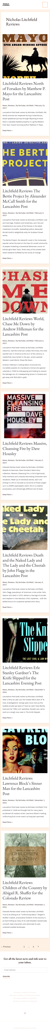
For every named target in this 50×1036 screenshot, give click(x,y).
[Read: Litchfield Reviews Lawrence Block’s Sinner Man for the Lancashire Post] (25, 751)
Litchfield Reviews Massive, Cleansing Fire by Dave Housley (25, 448)
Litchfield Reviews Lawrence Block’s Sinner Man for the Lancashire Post (22, 785)
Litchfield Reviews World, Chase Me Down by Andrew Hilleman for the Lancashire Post (23, 326)
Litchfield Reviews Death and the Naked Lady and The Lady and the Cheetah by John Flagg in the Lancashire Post (24, 565)
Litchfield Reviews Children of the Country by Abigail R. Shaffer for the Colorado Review (25, 890)
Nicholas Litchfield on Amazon (25, 992)
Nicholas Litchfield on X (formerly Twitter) (25, 995)
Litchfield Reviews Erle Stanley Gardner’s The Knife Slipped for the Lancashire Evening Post (22, 675)
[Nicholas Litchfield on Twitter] (25, 1013)
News (5, 105)
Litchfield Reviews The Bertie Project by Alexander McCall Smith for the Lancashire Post (24, 198)
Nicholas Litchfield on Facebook (25, 998)
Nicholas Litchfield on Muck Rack (25, 1001)
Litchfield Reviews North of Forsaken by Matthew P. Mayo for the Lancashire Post (24, 91)
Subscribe (6, 976)
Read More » (7, 130)
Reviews (11, 105)
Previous (6, 946)
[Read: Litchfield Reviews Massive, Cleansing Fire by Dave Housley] (25, 416)
